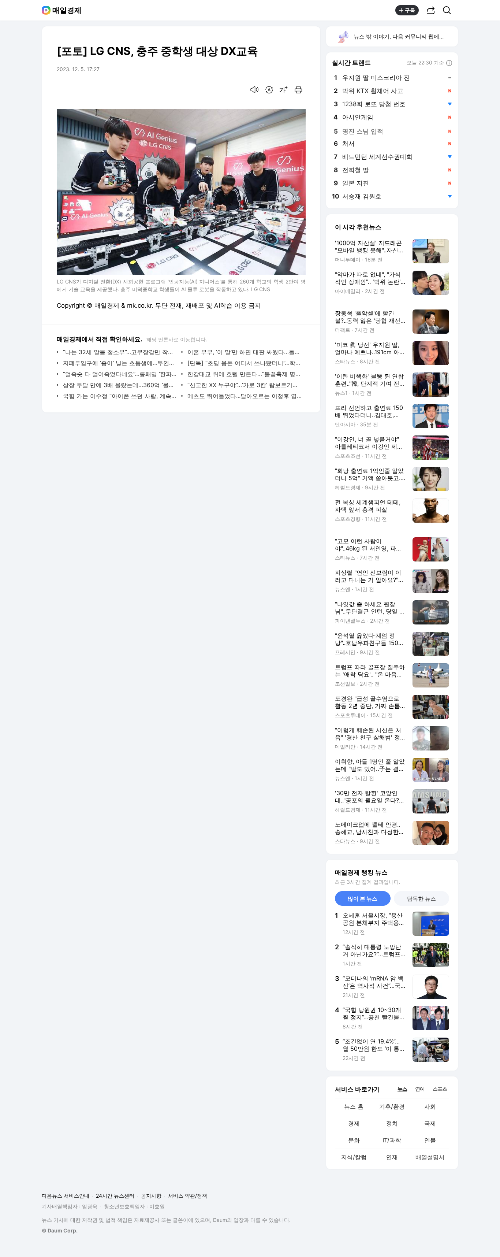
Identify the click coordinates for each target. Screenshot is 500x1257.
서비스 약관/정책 (187, 1196)
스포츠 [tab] (440, 1089)
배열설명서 (430, 1157)
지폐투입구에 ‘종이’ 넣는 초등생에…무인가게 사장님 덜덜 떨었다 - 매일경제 (120, 363)
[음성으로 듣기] (254, 90)
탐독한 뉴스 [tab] (421, 898)
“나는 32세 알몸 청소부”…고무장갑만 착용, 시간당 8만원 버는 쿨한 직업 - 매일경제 (120, 352)
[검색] (449, 10)
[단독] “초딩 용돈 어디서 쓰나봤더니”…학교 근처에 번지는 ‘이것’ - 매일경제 (244, 363)
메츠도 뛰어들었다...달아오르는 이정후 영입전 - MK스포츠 (244, 396)
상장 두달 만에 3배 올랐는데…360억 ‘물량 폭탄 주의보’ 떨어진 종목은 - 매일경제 (120, 385)
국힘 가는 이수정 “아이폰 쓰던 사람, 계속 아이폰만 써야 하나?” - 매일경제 (120, 396)
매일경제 (67, 10)
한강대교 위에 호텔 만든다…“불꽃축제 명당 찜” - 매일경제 (244, 374)
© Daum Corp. (60, 1230)
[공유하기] (430, 10)
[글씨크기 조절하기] (283, 90)
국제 (430, 1123)
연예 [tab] (420, 1089)
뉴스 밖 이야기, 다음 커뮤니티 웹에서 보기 (405, 36)
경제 (354, 1123)
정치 (392, 1123)
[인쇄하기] (298, 90)
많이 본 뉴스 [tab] (362, 898)
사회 (430, 1106)
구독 (410, 10)
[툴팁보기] (449, 63)
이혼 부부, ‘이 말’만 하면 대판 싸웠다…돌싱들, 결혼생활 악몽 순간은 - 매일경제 (244, 352)
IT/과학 (392, 1140)
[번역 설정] (269, 90)
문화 (354, 1140)
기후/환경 (392, 1106)
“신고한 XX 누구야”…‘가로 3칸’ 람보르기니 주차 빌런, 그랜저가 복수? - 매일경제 (244, 385)
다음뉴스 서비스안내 (65, 1196)
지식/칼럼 (354, 1157)
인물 (430, 1140)
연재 (392, 1157)
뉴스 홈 (353, 1106)
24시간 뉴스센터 (115, 1196)
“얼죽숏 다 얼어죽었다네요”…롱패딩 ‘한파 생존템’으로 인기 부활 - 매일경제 (120, 374)
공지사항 (151, 1196)
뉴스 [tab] (402, 1088)
